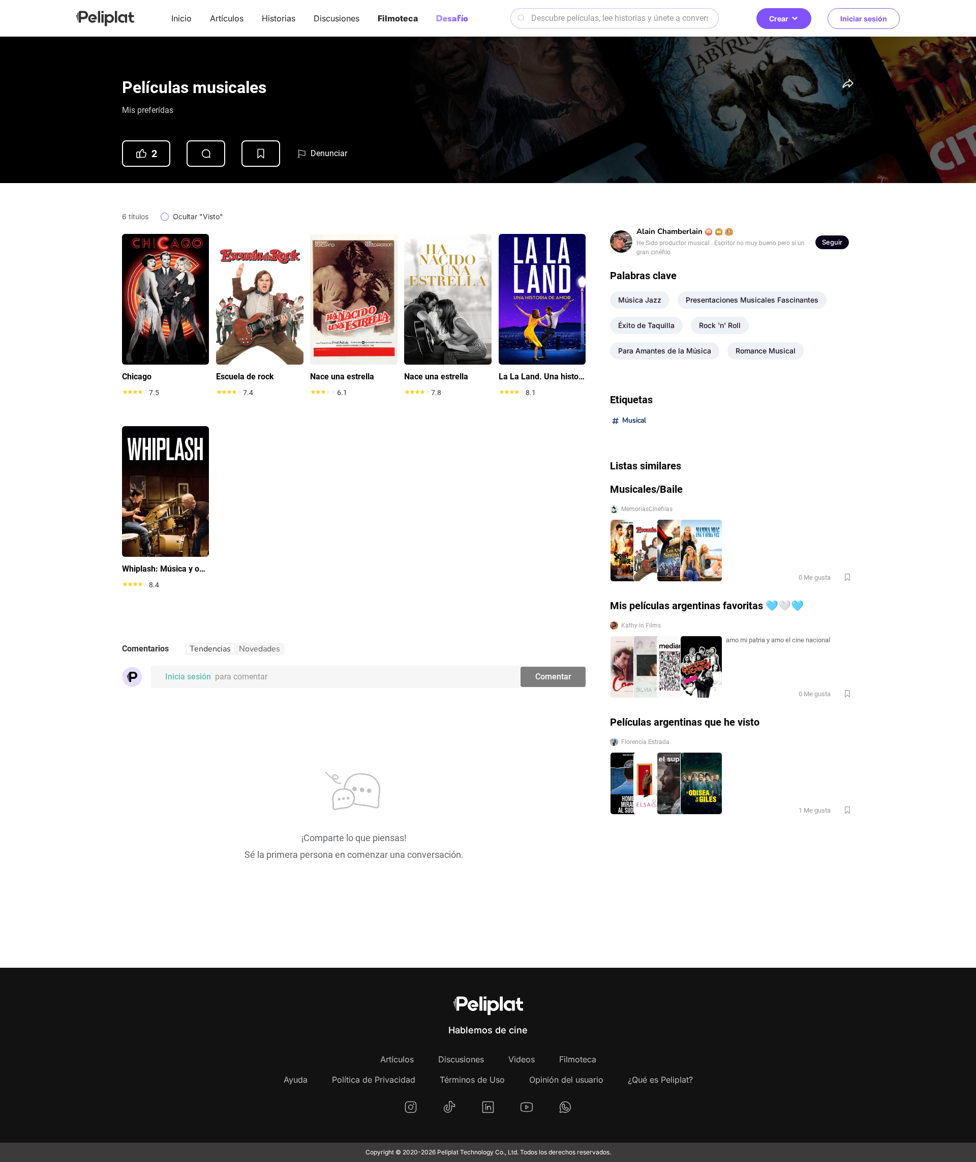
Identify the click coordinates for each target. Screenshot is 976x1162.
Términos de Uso (472, 1080)
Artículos (226, 18)
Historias (278, 18)
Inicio (181, 18)
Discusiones (336, 18)
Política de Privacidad (373, 1080)
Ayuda (296, 1080)
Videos (521, 1059)
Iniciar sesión (863, 18)
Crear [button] (778, 18)
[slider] (134, 393)
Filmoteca (398, 18)
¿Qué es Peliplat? (660, 1080)
